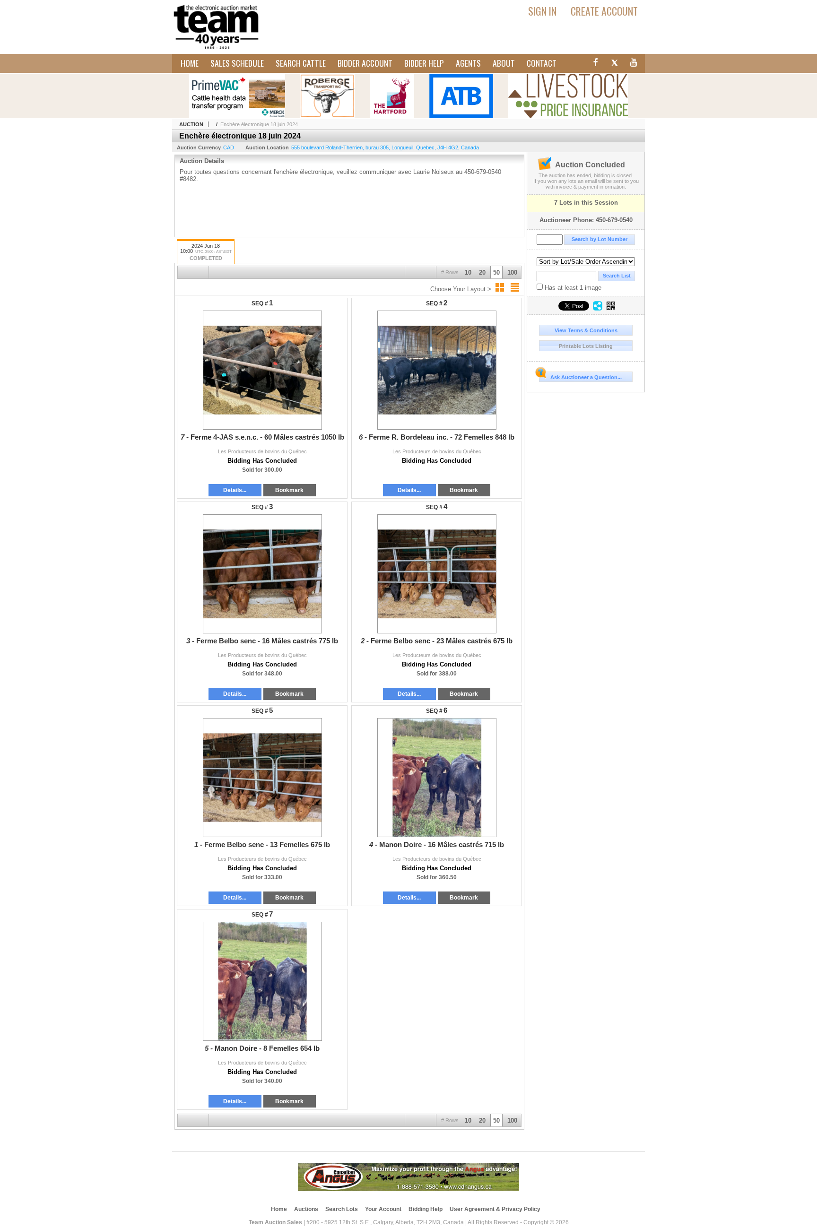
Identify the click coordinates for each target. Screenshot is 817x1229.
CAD (228, 147)
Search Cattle (301, 63)
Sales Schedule (237, 63)
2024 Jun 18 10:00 (206, 252)
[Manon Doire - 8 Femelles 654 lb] (262, 981)
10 (468, 272)
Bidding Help (425, 1209)
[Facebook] (594, 63)
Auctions (306, 1209)
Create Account (604, 10)
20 (482, 272)
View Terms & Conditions (586, 330)
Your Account (383, 1209)
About (504, 63)
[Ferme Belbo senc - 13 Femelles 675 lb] (262, 777)
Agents (468, 63)
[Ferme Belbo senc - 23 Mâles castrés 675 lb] (436, 574)
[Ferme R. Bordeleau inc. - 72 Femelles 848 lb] (436, 370)
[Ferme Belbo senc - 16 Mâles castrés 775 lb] (262, 574)
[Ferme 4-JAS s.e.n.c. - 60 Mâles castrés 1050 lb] (262, 370)
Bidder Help (424, 63)
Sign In (542, 10)
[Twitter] (614, 63)
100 (512, 272)
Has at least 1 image (572, 287)
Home (190, 63)
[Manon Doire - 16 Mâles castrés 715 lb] (436, 777)
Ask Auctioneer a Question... (586, 377)
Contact (541, 63)
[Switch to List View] (515, 287)
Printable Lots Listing (586, 346)
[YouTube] (634, 63)
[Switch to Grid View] (500, 287)
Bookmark (289, 490)
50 (496, 272)
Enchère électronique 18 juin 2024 (259, 124)
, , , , (385, 147)
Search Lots (341, 1209)
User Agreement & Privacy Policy (495, 1209)
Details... (234, 490)
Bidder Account (365, 63)
